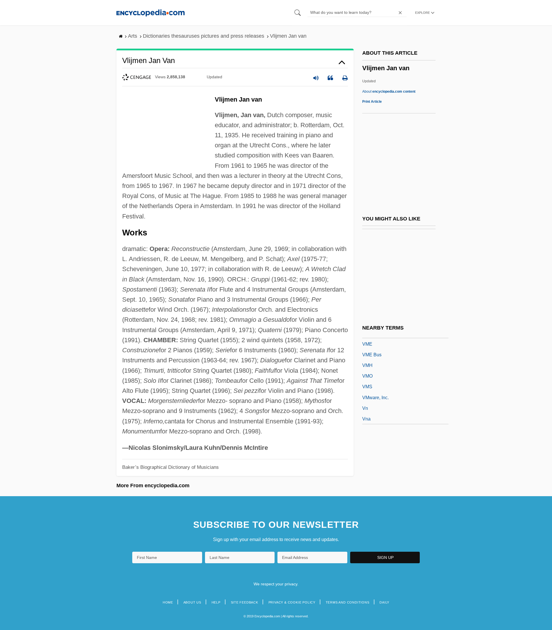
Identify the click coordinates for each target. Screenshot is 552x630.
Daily (384, 602)
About (388, 92)
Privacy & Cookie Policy (292, 602)
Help (216, 602)
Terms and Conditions (347, 602)
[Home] (150, 12)
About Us (192, 602)
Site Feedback (244, 602)
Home (168, 602)
